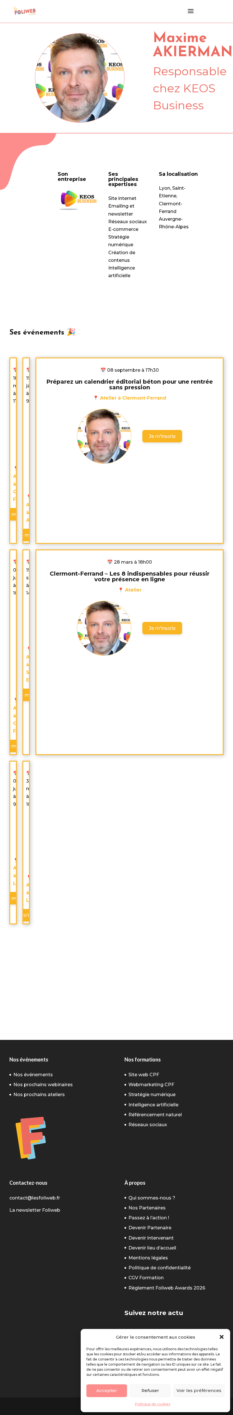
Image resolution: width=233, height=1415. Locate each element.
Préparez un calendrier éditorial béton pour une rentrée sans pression (129, 384)
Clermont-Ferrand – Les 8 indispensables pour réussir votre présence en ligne (129, 576)
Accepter (106, 1390)
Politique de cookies (152, 1404)
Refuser (150, 1390)
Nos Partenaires (147, 1208)
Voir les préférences (198, 1390)
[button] (221, 1337)
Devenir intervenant (151, 1238)
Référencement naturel (155, 1114)
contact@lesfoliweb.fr (34, 1198)
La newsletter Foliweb (34, 1210)
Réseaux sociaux (147, 1124)
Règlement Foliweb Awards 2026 (166, 1288)
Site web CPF (143, 1074)
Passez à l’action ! (148, 1217)
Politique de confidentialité (159, 1267)
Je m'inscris (162, 436)
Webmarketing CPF (151, 1084)
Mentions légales (148, 1258)
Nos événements (33, 1074)
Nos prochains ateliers (39, 1094)
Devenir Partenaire (149, 1227)
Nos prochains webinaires (43, 1084)
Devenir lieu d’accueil (152, 1248)
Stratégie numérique (152, 1094)
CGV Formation (146, 1277)
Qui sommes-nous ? (151, 1198)
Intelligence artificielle (153, 1104)
